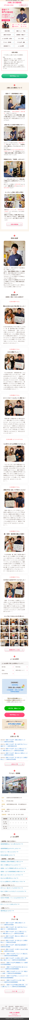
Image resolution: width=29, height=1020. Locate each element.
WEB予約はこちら (14, 76)
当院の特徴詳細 (14, 224)
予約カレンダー (23, 5)
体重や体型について (20, 670)
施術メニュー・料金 (6, 1007)
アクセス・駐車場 (23, 1007)
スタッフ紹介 (15, 1007)
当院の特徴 (11, 1006)
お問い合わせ (25, 1009)
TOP (6, 1006)
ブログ (2, 1009)
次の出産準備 (5, 673)
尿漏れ (3, 670)
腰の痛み (4, 666)
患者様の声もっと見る (14, 649)
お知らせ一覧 (14, 764)
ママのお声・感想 (9, 1009)
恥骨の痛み (18, 666)
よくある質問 (18, 1009)
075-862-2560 (14, 724)
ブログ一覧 (14, 991)
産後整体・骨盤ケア (19, 1006)
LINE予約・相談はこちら (14, 708)
